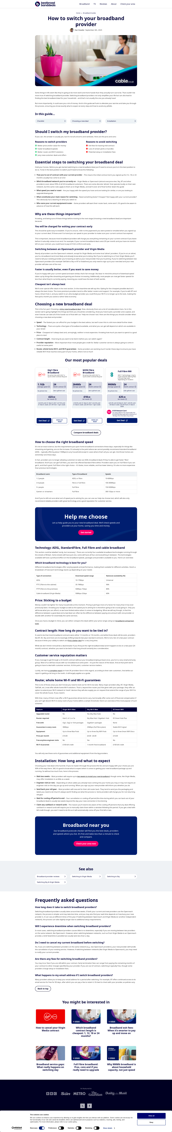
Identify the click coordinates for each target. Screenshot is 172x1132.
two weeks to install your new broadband (93, 776)
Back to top (43, 988)
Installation (111, 121)
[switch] (61, 1128)
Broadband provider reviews (48, 876)
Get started (86, 532)
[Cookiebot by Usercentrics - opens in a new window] (17, 1128)
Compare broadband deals (86, 432)
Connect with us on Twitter (82, 1106)
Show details (107, 1128)
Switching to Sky (113, 876)
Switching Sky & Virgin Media (48, 882)
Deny (151, 1122)
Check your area (127, 4)
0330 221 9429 (59, 421)
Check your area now (86, 843)
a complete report (55, 670)
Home (78, 13)
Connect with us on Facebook (89, 1106)
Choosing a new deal (80, 121)
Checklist (40, 121)
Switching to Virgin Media (82, 876)
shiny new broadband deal (70, 309)
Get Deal (43, 420)
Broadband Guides (89, 13)
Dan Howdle (79, 30)
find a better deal (75, 640)
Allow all (151, 1116)
